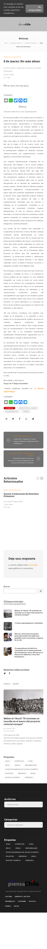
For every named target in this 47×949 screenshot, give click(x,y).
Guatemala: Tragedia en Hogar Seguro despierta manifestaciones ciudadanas (26, 441)
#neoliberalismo (31, 765)
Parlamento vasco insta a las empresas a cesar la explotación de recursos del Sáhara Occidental (21, 460)
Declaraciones (16, 453)
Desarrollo (10, 901)
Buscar (7, 586)
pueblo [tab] (16, 683)
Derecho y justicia (16, 43)
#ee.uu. (7, 765)
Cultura (8, 896)
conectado (33, 565)
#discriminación (12, 411)
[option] (23, 498)
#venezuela (29, 777)
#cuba (30, 761)
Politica (32, 901)
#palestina (9, 773)
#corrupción (19, 761)
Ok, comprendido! (34, 8)
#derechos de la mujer (28, 408)
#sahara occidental (12, 777)
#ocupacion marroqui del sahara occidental (21, 769)
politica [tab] (7, 683)
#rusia (33, 773)
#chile (7, 761)
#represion (22, 773)
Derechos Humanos (31, 43)
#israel (17, 765)
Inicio (5, 43)
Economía (22, 901)
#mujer (26, 411)
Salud (16, 906)
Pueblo (8, 906)
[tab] (13, 601)
